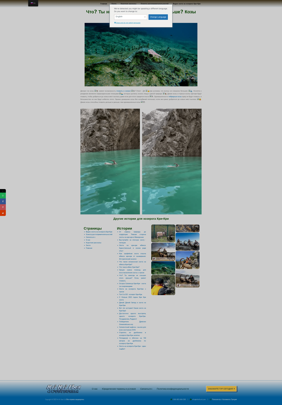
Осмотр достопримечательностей (154, 3)
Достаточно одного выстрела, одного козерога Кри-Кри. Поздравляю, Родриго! (132, 316)
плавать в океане (123, 91)
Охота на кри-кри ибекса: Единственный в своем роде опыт (132, 248)
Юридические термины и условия (119, 388)
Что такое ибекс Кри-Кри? (129, 267)
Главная (103, 3)
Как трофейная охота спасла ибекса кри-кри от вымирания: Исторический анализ (132, 256)
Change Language (158, 17)
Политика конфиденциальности (173, 388)
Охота (113, 3)
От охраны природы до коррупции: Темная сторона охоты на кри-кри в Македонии (132, 234)
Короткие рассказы (128, 3)
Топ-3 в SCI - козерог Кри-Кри (130, 294)
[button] (221, 389)
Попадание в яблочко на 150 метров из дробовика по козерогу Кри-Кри (132, 341)
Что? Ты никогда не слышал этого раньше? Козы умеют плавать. (132, 278)
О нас (88, 240)
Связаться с (90, 237)
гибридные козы (175, 97)
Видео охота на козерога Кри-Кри (186, 3)
